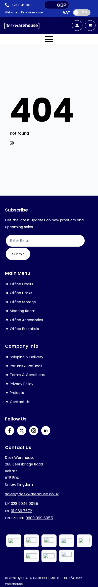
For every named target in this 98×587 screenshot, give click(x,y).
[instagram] (33, 430)
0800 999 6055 (39, 518)
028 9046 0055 (24, 503)
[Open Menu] (49, 39)
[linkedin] (45, 430)
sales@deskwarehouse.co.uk (32, 494)
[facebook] (9, 430)
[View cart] (90, 25)
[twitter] (21, 430)
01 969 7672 (21, 510)
